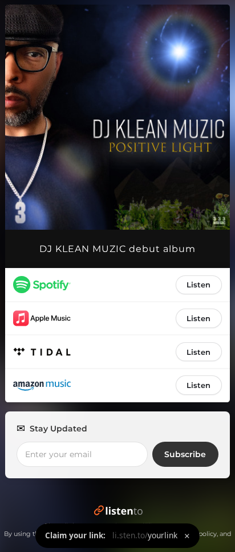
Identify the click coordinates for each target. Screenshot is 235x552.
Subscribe (185, 454)
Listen (198, 284)
